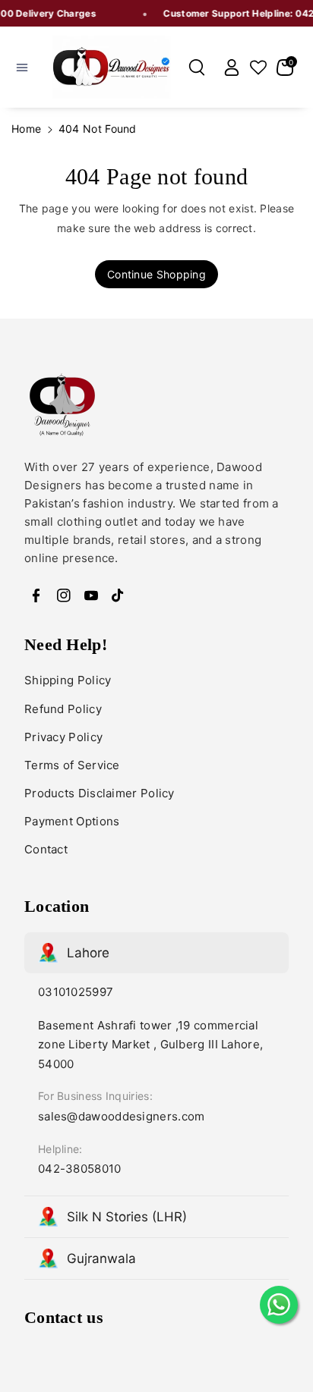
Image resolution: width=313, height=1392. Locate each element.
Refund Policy (63, 709)
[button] (22, 67)
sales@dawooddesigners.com (121, 1116)
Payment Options (72, 821)
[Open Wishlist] (258, 67)
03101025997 (75, 992)
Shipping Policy (68, 680)
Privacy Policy (63, 737)
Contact (46, 849)
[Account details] (231, 67)
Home (26, 128)
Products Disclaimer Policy (99, 793)
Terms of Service (72, 765)
